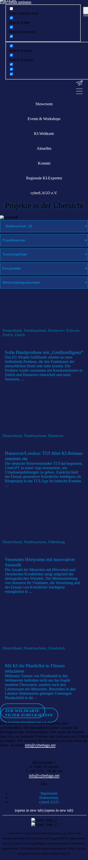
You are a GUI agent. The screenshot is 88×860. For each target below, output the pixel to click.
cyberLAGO (49, 802)
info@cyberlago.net (40, 745)
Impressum (49, 793)
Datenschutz (48, 798)
